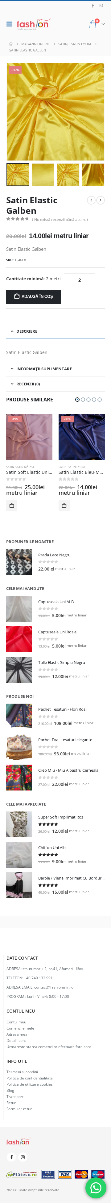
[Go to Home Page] (11, 44)
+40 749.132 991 (38, 977)
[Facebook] (93, 5)
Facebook (11, 1157)
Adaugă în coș (37, 296)
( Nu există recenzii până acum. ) (60, 219)
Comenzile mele (20, 1028)
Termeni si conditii (22, 1071)
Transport (14, 1096)
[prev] (91, 200)
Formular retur (19, 1108)
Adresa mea (16, 1034)
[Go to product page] (19, 562)
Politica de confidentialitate (29, 1077)
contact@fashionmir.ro (53, 987)
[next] (100, 200)
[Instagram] (101, 5)
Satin (10, 467)
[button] (10, 24)
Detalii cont (16, 1040)
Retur (11, 1102)
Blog (10, 1090)
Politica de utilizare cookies (29, 1084)
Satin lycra (76, 467)
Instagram (22, 1157)
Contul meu (16, 1021)
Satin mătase (25, 467)
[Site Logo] (34, 24)
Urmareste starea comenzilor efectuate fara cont (48, 1046)
